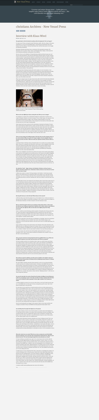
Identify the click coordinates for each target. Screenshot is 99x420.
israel (32, 367)
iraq (30, 367)
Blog (17, 30)
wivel (46, 367)
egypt (25, 367)
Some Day (50, 16)
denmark (22, 367)
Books (43, 2)
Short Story (23, 30)
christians (19, 367)
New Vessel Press (23, 1)
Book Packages (60, 2)
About (33, 2)
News (54, 2)
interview (28, 367)
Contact (38, 2)
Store (66, 2)
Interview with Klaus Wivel (31, 36)
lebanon (39, 367)
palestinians (43, 367)
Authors (49, 2)
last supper (35, 367)
